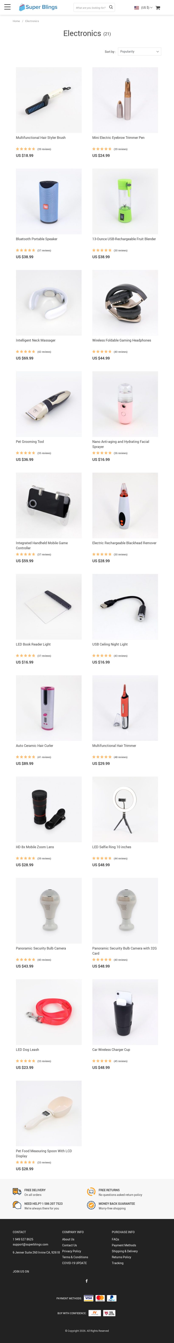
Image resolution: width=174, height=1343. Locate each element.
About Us (68, 1239)
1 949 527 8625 (23, 1239)
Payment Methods (124, 1245)
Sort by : (110, 52)
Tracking (117, 1263)
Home (16, 21)
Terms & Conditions (75, 1257)
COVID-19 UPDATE (74, 1263)
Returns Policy (121, 1257)
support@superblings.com (30, 1244)
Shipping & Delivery (125, 1251)
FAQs (115, 1239)
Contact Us (69, 1245)
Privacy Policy (71, 1251)
